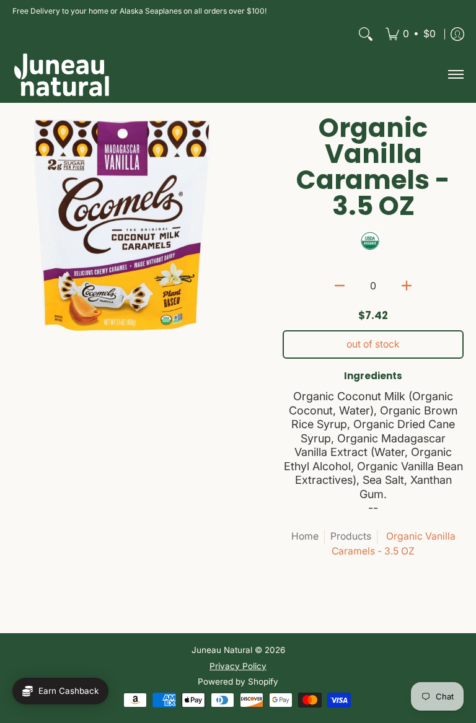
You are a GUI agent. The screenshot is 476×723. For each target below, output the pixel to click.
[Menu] (455, 74)
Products (350, 536)
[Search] (365, 34)
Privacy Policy (238, 666)
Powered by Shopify (238, 681)
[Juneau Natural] (62, 74)
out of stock (373, 344)
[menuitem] (410, 34)
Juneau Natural (222, 650)
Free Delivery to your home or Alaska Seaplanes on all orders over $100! (139, 10)
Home (305, 536)
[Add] (406, 285)
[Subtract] (339, 285)
